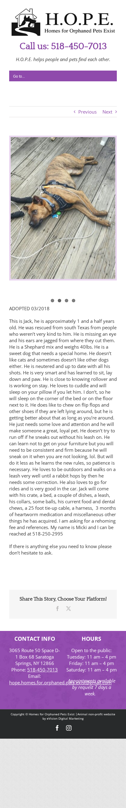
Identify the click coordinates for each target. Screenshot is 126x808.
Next (107, 112)
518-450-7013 (42, 670)
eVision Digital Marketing (65, 718)
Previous (87, 112)
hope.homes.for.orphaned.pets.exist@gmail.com (60, 682)
